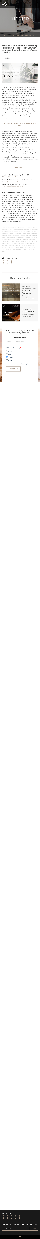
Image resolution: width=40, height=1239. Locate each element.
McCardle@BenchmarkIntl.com (13, 187)
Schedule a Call (20, 167)
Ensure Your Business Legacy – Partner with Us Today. (20, 124)
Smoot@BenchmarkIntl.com (12, 177)
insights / (20, 33)
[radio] (20, 351)
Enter (34, 1229)
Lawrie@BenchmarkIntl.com (12, 182)
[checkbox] (20, 355)
